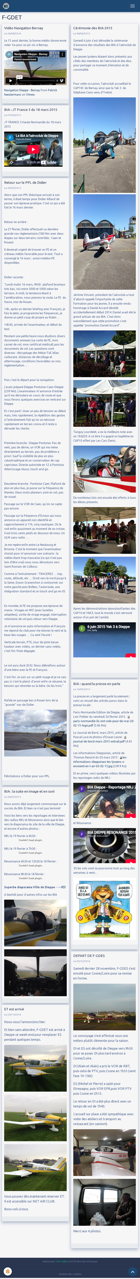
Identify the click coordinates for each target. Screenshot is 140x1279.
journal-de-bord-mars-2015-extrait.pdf (99, 741)
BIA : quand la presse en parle (96, 684)
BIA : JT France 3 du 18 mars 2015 (30, 110)
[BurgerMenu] (132, 6)
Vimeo (30, 94)
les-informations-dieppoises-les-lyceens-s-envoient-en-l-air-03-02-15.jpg (100, 762)
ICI (63, 887)
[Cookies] (8, 1271)
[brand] (7, 6)
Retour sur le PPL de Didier (25, 182)
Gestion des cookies (70, 1274)
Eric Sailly (62, 1261)
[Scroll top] (132, 1271)
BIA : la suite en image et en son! (29, 791)
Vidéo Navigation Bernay (23, 28)
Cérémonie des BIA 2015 (92, 28)
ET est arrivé (14, 1009)
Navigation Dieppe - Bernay (22, 90)
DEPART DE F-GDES (89, 956)
